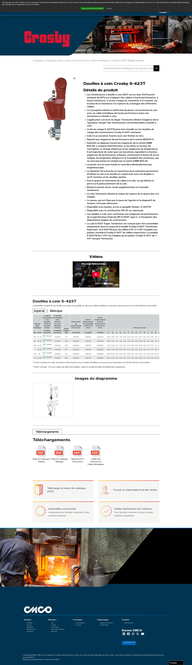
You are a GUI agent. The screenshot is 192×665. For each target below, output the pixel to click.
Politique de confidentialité (143, 655)
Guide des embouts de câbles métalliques (96, 461)
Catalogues (38, 60)
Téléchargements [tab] (47, 431)
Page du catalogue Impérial (41, 460)
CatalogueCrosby (54, 60)
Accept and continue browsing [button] (92, 8)
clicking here (151, 2)
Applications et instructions (77, 460)
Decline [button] (109, 8)
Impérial (39, 310)
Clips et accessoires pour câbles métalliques (87, 60)
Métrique (56, 310)
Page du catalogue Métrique (59, 460)
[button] (74, 78)
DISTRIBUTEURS (129, 642)
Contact (163, 12)
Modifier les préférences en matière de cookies (41, 659)
